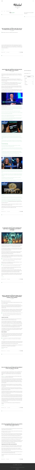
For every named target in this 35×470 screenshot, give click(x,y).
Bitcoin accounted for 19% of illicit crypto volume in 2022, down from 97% (12, 424)
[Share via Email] (22, 52)
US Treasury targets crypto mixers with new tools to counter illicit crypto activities (12, 228)
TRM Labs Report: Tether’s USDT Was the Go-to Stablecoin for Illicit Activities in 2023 (12, 29)
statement (11, 246)
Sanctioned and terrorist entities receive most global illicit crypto (12, 70)
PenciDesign (23, 467)
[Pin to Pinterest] (21, 52)
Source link (2, 348)
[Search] (33, 1)
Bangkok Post (4, 376)
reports (7, 201)
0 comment (9, 211)
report (11, 429)
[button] (12, 99)
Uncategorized (29, 84)
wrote (8, 336)
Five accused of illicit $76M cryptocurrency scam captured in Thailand (11, 368)
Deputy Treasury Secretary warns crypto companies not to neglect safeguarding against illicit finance (12, 296)
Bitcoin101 (29, 78)
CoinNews (13, 30)
